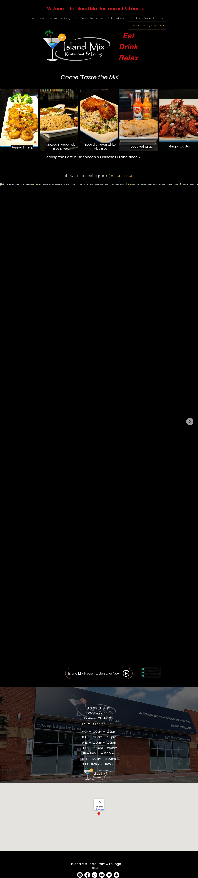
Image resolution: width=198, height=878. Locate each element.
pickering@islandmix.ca (99, 723)
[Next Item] (189, 421)
